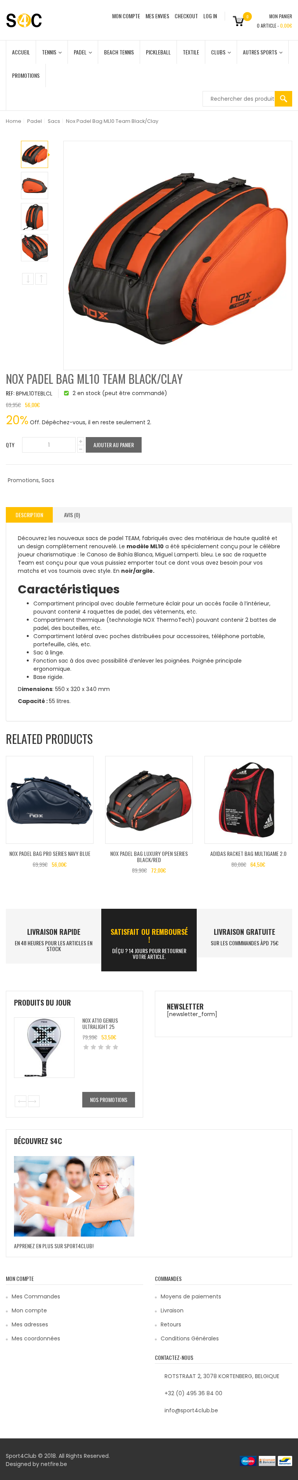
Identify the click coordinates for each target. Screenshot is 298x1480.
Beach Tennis (119, 52)
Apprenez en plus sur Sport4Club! (54, 1246)
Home (13, 121)
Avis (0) (72, 515)
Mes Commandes (36, 1296)
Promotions (26, 75)
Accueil (21, 52)
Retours (171, 1324)
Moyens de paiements (191, 1296)
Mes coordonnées (36, 1338)
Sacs (54, 121)
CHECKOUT (186, 16)
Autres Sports (260, 52)
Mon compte (29, 1310)
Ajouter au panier (114, 445)
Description (29, 515)
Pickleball (158, 52)
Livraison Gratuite (244, 932)
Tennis (49, 52)
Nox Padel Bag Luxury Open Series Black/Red (149, 856)
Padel (80, 52)
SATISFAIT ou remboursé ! (149, 936)
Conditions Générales (190, 1338)
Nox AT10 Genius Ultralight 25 (100, 1023)
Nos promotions (108, 1099)
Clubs (218, 52)
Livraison (172, 1310)
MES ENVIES (157, 16)
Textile (191, 52)
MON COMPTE (126, 16)
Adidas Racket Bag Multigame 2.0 (248, 853)
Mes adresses (30, 1324)
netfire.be (54, 1464)
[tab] (29, 515)
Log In (210, 16)
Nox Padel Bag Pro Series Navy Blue (49, 853)
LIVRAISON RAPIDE (53, 932)
